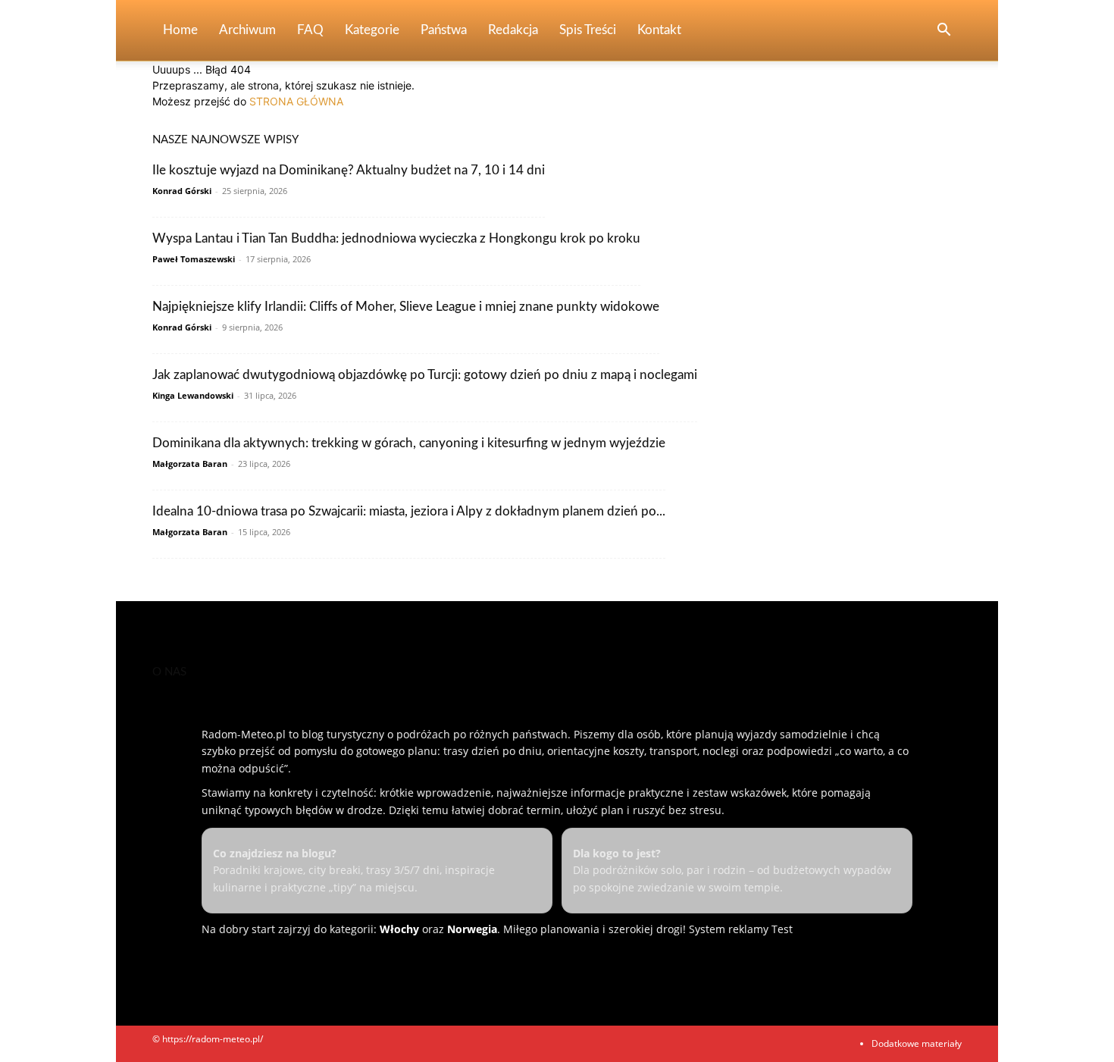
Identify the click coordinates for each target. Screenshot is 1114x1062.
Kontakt (659, 29)
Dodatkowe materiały (916, 1043)
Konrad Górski (181, 190)
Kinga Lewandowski (192, 395)
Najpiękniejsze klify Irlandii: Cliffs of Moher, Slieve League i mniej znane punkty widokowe (405, 306)
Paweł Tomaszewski (193, 259)
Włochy (399, 929)
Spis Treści (587, 29)
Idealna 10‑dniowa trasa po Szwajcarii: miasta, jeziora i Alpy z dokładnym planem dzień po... (408, 511)
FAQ (310, 29)
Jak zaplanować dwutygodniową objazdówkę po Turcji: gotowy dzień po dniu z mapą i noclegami (424, 374)
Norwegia (472, 929)
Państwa (444, 29)
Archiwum (247, 29)
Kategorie (372, 29)
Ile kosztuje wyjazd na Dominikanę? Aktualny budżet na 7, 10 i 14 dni (348, 170)
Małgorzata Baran (189, 463)
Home (180, 29)
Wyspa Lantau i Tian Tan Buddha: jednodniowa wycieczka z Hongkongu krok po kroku (396, 238)
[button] (943, 31)
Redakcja (513, 29)
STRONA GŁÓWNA (296, 101)
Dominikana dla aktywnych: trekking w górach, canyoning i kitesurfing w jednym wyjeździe (408, 443)
